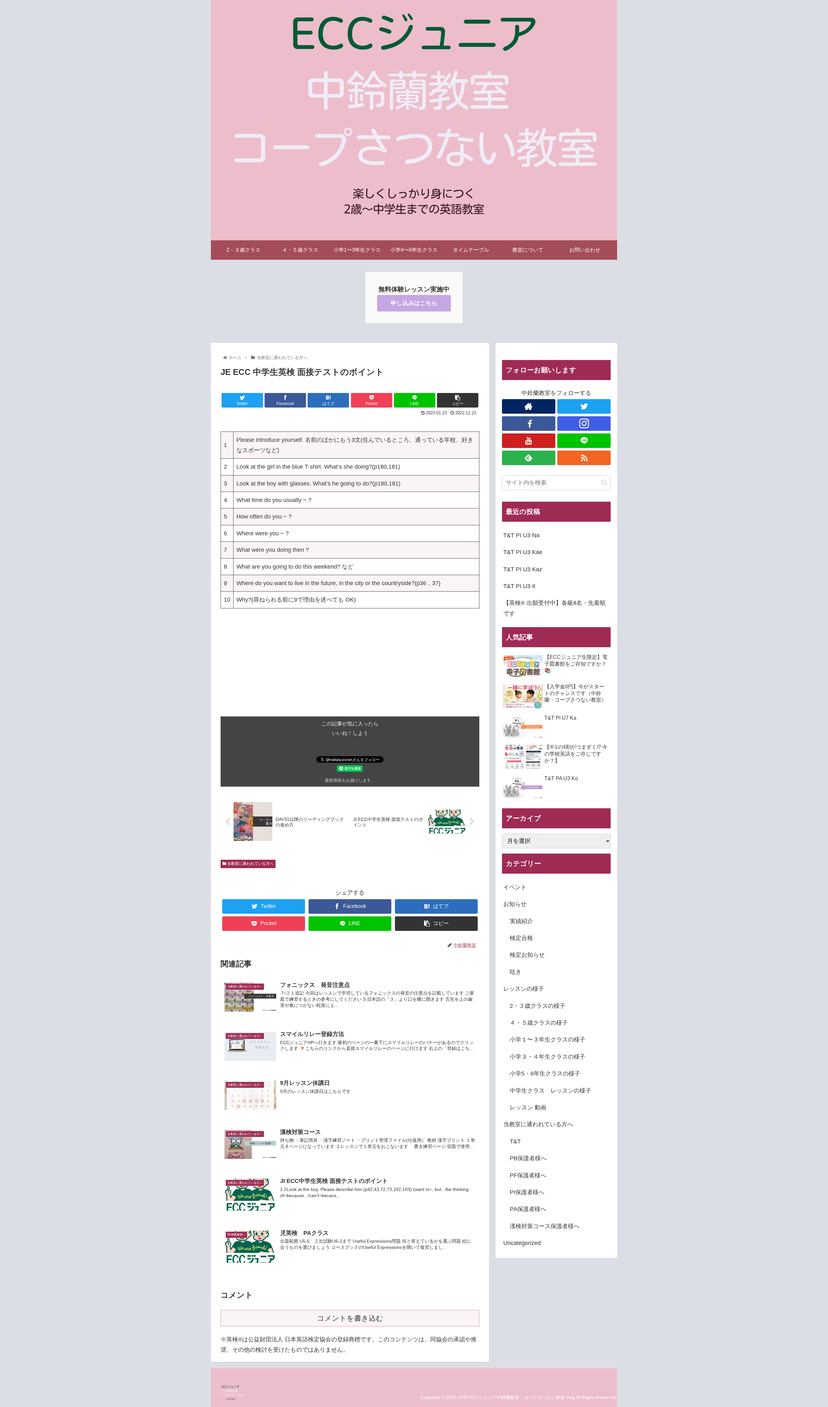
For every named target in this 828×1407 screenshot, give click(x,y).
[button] (604, 482)
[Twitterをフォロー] (584, 406)
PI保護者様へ (527, 1192)
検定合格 (521, 938)
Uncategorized (522, 1243)
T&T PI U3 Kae (522, 552)
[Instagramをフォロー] (584, 423)
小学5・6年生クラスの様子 (545, 1073)
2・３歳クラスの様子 (537, 1006)
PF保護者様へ (528, 1175)
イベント (515, 887)
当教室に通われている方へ (250, 863)
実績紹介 (521, 921)
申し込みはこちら (414, 303)
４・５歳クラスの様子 (539, 1023)
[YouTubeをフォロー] (528, 440)
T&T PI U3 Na (521, 535)
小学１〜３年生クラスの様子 (547, 1039)
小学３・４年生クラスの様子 (547, 1056)
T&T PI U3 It (519, 586)
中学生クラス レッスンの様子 (550, 1090)
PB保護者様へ (528, 1158)
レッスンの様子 (523, 989)
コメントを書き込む (350, 1318)
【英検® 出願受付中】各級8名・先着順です (554, 608)
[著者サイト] (528, 406)
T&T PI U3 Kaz (522, 569)
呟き (515, 972)
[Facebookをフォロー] (528, 423)
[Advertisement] (350, 671)
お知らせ (515, 904)
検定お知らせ (527, 955)
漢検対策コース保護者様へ (545, 1226)
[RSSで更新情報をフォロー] (584, 458)
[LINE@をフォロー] (584, 440)
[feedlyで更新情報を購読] (528, 458)
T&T (515, 1141)
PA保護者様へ (528, 1209)
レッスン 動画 (528, 1107)
